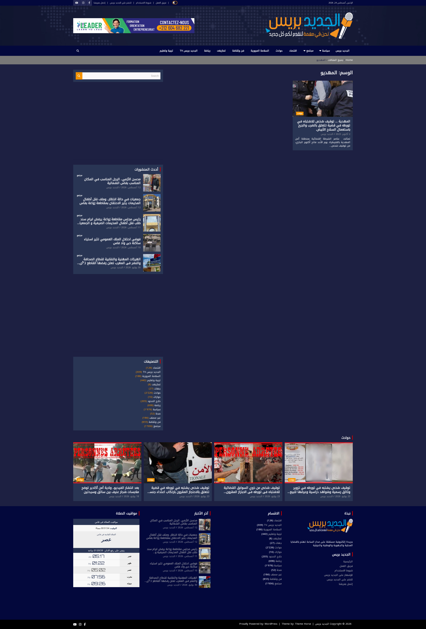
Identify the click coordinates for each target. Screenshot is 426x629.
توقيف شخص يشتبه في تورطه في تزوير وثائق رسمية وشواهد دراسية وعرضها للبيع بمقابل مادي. (320, 492)
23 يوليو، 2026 (342, 496)
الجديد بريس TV (189, 50)
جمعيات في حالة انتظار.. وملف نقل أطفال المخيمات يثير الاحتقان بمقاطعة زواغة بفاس (110, 201)
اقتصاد (293, 50)
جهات (157, 388)
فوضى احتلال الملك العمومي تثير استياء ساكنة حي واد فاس (112, 241)
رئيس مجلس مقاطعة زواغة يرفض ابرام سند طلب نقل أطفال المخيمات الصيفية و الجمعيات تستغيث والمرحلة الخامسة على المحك (109, 223)
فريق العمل (161, 2)
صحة (158, 413)
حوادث (279, 50)
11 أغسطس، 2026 (131, 227)
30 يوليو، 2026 (133, 267)
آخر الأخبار (201, 513)
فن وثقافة (238, 50)
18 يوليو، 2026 (131, 496)
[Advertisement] (118, 123)
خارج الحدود (154, 401)
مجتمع (310, 50)
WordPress (271, 623)
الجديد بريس (342, 50)
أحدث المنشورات (146, 169)
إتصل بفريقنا (99, 2)
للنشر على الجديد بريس (120, 2)
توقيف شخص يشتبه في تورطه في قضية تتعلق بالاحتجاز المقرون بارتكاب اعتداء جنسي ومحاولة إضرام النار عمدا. (178, 492)
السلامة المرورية (260, 50)
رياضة (207, 50)
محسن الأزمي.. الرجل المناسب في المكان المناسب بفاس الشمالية (112, 181)
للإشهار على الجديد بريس (338, 575)
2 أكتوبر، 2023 (343, 134)
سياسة (326, 50)
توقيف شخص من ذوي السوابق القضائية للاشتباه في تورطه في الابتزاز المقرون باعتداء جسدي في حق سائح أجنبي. (252, 492)
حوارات (157, 397)
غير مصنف (155, 418)
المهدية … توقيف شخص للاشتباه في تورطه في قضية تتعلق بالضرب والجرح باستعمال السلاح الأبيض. (323, 125)
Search (79, 76)
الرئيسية (348, 561)
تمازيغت (221, 50)
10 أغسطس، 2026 (131, 247)
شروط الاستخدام (143, 2)
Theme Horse (303, 623)
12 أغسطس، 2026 (131, 187)
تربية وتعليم (166, 50)
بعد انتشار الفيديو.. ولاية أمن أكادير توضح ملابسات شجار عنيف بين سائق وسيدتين (110, 490)
